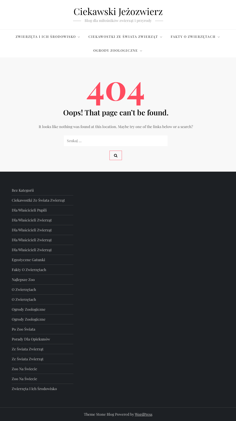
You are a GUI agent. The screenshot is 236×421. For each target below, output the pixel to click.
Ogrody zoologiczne (115, 50)
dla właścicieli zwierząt (32, 220)
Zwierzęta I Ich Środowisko (46, 36)
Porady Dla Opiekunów (31, 339)
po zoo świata (23, 329)
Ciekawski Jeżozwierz (118, 11)
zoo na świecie (24, 368)
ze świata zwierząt (28, 348)
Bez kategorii (23, 190)
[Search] (115, 155)
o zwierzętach (24, 289)
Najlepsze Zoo (23, 279)
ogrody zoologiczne (28, 309)
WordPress (143, 414)
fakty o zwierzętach (29, 269)
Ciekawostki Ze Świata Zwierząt (123, 36)
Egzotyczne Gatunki (28, 259)
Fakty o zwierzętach (193, 36)
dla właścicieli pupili (29, 210)
